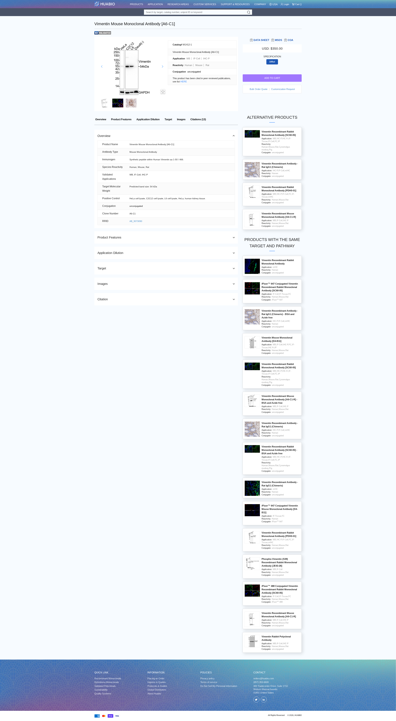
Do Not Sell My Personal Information (218, 686)
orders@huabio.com (263, 678)
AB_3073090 (135, 221)
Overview (100, 119)
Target (168, 119)
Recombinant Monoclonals (107, 678)
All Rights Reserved (276, 715)
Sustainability (101, 689)
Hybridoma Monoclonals (106, 682)
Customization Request (283, 89)
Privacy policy (207, 678)
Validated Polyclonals (105, 686)
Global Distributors (156, 689)
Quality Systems (102, 693)
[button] (102, 66)
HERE (183, 81)
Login (286, 4)
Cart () (298, 4)
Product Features (121, 119)
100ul (272, 62)
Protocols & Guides (157, 686)
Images (181, 119)
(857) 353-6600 (261, 682)
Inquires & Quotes (156, 682)
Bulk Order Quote (258, 89)
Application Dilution (148, 119)
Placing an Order (155, 678)
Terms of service (208, 682)
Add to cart (272, 78)
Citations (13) (198, 119)
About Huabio (154, 693)
